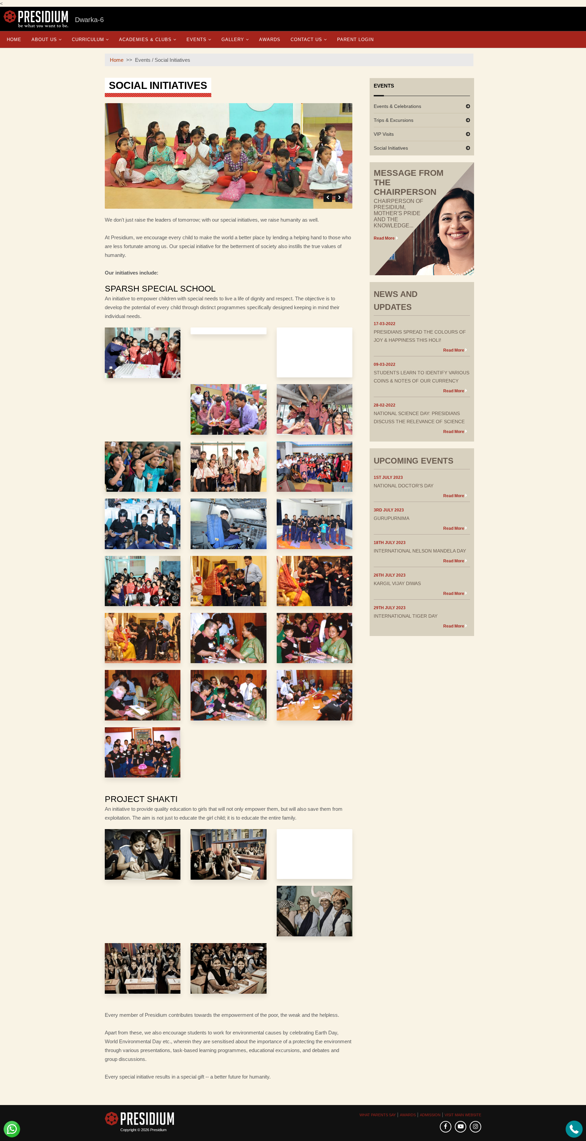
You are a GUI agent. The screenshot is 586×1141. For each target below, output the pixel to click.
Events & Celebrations (397, 106)
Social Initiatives (391, 148)
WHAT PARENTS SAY (377, 1115)
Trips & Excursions (393, 120)
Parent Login (355, 39)
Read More (384, 238)
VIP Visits (384, 134)
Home (14, 39)
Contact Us (306, 39)
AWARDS (408, 1115)
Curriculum (88, 39)
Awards (269, 39)
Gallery (232, 39)
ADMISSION (430, 1115)
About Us (44, 39)
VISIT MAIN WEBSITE (463, 1115)
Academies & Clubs (145, 39)
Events (197, 39)
